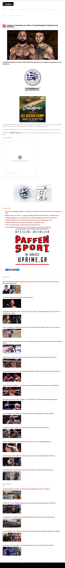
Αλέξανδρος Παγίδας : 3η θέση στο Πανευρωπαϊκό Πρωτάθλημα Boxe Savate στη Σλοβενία (26, 489)
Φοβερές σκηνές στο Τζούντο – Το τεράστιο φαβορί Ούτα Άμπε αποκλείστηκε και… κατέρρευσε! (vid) (32, 215)
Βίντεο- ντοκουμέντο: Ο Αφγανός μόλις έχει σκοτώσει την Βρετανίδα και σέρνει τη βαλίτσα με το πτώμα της (31, 327)
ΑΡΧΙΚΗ (5, 9)
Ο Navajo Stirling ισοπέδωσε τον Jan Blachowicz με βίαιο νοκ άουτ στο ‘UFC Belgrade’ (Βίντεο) (27, 441)
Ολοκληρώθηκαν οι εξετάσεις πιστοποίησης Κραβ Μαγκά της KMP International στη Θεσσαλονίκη (29, 517)
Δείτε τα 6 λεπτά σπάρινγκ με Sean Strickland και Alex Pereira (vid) (22, 225)
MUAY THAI (41, 9)
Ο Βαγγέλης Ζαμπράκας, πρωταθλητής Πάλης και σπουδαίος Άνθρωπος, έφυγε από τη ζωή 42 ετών (31, 218)
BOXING (35, 9)
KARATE (5, 15)
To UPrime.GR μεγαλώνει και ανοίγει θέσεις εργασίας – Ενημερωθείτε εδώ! (24, 222)
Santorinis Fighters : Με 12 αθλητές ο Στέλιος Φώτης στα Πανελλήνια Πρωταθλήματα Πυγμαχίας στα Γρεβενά (31, 531)
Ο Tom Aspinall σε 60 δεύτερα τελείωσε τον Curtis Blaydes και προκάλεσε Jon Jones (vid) (28, 227)
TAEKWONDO (11, 15)
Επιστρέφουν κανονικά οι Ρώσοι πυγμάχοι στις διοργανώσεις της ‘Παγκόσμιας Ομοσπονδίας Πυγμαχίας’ (30, 399)
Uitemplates (43, 565)
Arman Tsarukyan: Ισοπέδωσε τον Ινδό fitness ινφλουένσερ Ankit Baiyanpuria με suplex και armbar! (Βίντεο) (31, 385)
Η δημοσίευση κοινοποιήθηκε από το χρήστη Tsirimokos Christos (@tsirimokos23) (20, 177)
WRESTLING (47, 9)
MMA (24, 9)
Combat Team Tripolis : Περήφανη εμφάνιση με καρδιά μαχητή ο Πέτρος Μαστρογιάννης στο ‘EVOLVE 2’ (29, 503)
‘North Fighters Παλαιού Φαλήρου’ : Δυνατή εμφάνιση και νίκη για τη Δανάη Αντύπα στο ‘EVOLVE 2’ (28, 545)
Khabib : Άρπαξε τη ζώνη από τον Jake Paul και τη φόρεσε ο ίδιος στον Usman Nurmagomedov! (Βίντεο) (29, 357)
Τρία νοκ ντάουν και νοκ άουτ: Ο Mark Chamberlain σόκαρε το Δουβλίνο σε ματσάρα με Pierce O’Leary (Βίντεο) (31, 371)
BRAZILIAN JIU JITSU (56, 9)
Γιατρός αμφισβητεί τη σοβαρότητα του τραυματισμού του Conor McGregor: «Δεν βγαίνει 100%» (28, 413)
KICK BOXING (29, 9)
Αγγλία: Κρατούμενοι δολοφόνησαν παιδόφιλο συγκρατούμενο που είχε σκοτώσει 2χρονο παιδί (28, 470)
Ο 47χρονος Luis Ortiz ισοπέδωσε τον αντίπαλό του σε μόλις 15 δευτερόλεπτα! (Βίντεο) (26, 427)
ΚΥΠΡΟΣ (17, 15)
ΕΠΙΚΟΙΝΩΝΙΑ (12, 9)
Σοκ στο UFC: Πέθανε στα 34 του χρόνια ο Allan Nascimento (18, 297)
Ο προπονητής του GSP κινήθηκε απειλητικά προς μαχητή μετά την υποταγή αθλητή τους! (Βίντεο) (29, 455)
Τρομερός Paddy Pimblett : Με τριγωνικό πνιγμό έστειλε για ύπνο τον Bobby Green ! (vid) (28, 220)
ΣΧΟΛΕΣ (18, 9)
